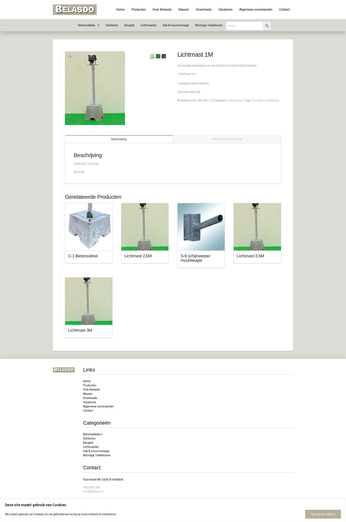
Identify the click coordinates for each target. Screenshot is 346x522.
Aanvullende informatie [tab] (227, 139)
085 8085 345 (91, 487)
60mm (261, 100)
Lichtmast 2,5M (138, 255)
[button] (69, 56)
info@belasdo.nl (93, 491)
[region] (173, 510)
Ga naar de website (323, 514)
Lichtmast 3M (80, 330)
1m (253, 100)
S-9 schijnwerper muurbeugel (195, 258)
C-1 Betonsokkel (83, 255)
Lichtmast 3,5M (250, 255)
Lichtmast (273, 100)
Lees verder (88, 243)
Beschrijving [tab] (119, 139)
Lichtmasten (235, 100)
